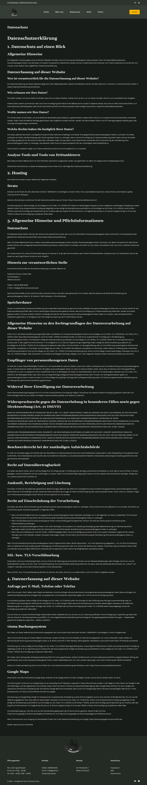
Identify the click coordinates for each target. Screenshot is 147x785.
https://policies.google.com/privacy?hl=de (105, 719)
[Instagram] (139, 3)
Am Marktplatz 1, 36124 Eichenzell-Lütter (22, 3)
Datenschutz (116, 773)
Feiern (100, 12)
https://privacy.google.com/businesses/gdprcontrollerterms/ (31, 714)
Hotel (89, 12)
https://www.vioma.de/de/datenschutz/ (105, 665)
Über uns (59, 12)
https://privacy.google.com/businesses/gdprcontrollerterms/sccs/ (85, 714)
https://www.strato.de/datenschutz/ (82, 200)
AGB (112, 771)
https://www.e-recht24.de (23, 725)
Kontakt (135, 12)
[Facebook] (135, 3)
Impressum (115, 768)
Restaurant (75, 12)
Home (46, 12)
